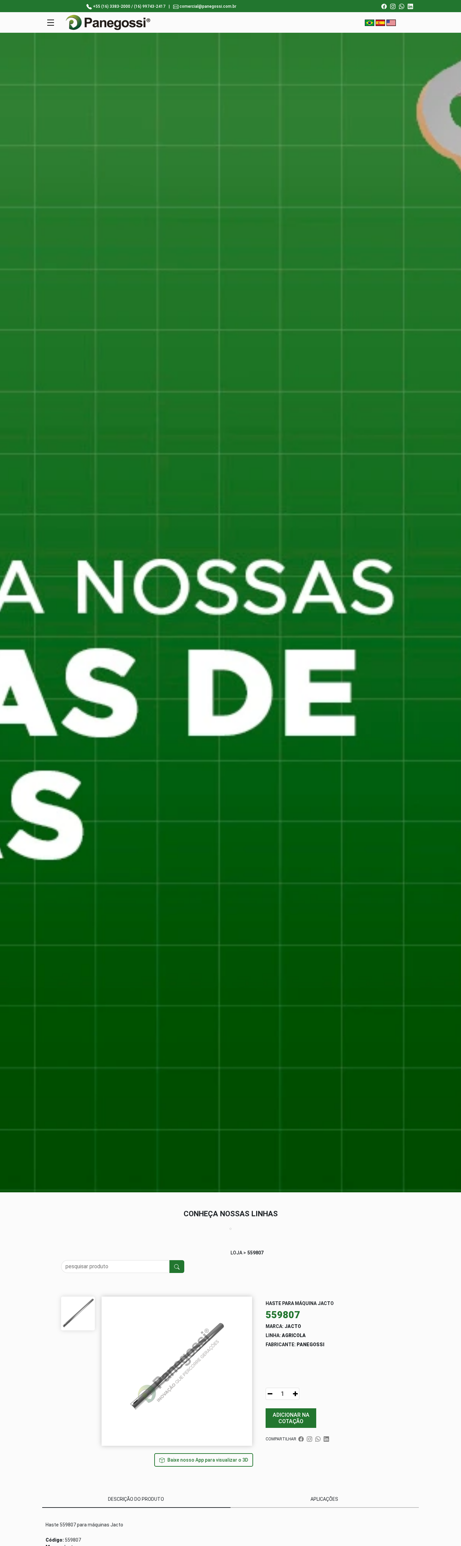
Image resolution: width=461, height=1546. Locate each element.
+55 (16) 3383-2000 (111, 6)
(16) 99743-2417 (149, 6)
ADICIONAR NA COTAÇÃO (291, 1418)
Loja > (238, 1252)
